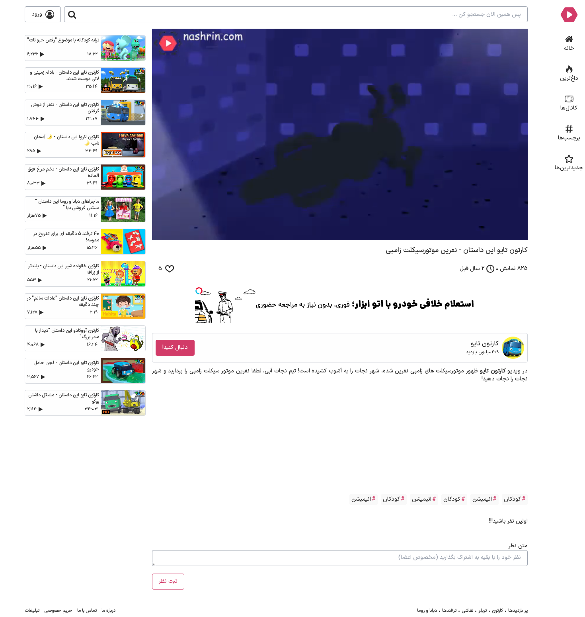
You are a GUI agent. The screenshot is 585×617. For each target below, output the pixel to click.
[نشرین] (569, 14)
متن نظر (518, 546)
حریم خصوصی (58, 610)
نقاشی (467, 610)
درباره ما (108, 610)
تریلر (482, 610)
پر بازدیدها (518, 610)
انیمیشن (482, 499)
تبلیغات (32, 610)
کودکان (512, 499)
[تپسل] (199, 291)
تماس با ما (87, 610)
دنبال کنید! (175, 347)
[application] (340, 134)
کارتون (497, 610)
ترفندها (449, 610)
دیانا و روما (427, 610)
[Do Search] (72, 14)
